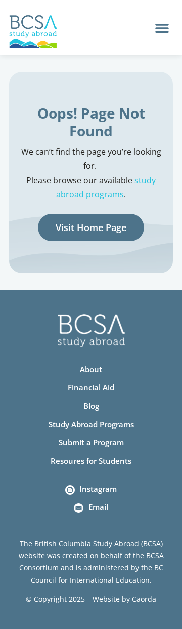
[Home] (33, 32)
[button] (162, 28)
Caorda (144, 599)
